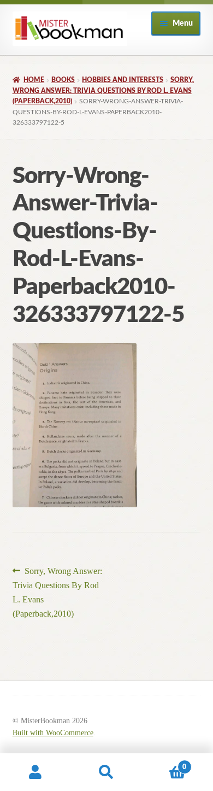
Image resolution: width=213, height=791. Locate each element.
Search (106, 772)
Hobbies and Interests (122, 80)
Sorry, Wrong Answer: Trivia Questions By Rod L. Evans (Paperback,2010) (103, 90)
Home (33, 80)
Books (63, 80)
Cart (164, 763)
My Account (35, 772)
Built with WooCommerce (53, 733)
